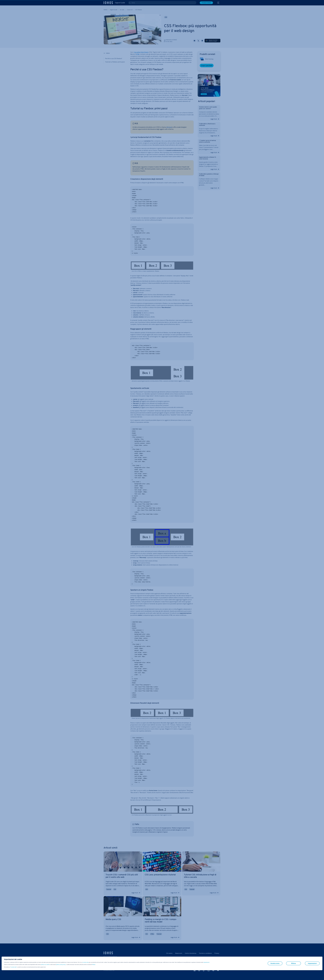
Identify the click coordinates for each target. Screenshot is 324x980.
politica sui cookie (45, 964)
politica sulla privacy (61, 964)
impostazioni (206, 962)
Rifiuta (93, 964)
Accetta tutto (86, 962)
